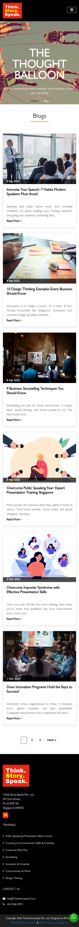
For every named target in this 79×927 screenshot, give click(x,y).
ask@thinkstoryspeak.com (21, 899)
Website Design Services (23, 923)
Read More (14, 221)
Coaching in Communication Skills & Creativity (30, 843)
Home (34, 101)
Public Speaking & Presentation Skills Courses (29, 836)
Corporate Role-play (16, 850)
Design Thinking (14, 878)
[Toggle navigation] (71, 10)
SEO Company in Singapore (53, 923)
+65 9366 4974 (15, 904)
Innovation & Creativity (18, 864)
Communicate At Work (18, 871)
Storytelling (11, 857)
